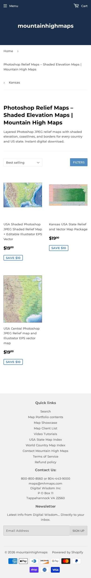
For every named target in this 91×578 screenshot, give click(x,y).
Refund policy (45, 462)
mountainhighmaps (46, 26)
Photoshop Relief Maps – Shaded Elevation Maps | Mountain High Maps (42, 66)
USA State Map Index (45, 439)
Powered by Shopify (67, 552)
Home (8, 51)
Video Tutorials (45, 434)
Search (45, 411)
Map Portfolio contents (45, 417)
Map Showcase (45, 422)
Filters (78, 162)
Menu (13, 6)
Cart (84, 6)
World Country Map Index (45, 445)
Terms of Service (45, 456)
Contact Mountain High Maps (45, 451)
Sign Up (78, 530)
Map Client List (45, 428)
